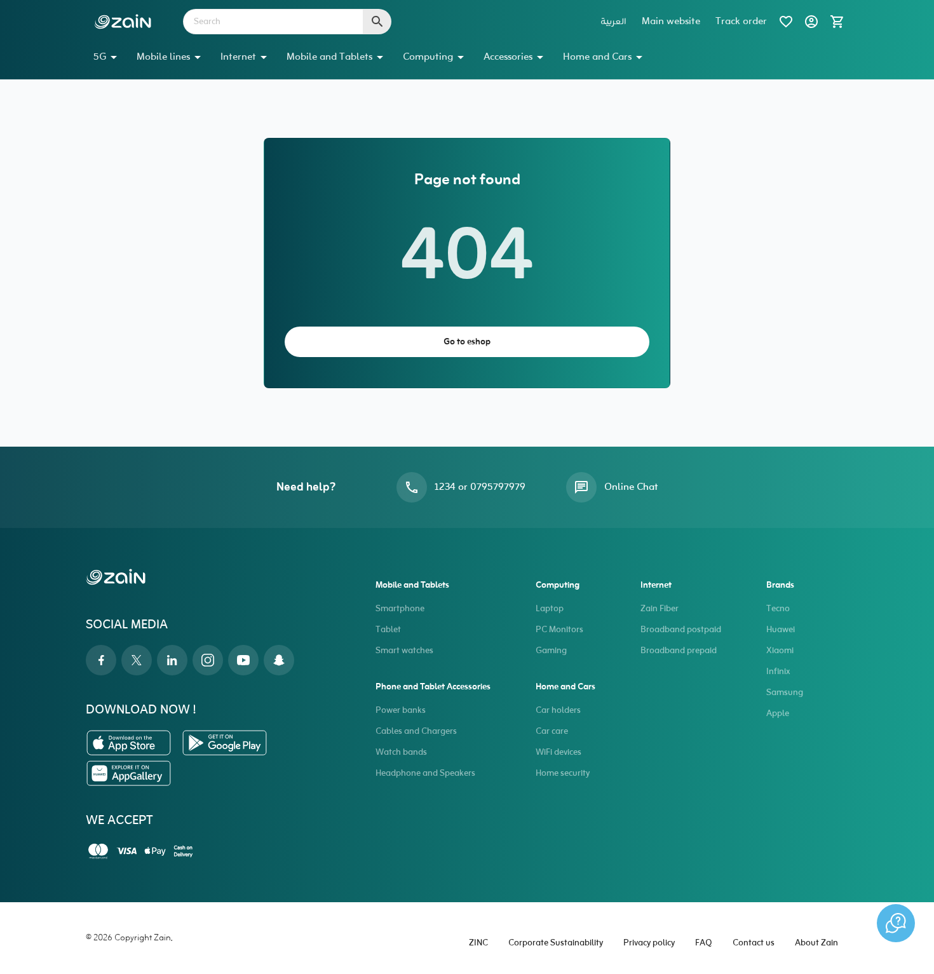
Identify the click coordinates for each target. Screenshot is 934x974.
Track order (741, 21)
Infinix (778, 672)
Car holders (558, 710)
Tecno (778, 609)
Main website (671, 21)
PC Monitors (559, 630)
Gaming (551, 651)
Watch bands (401, 752)
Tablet (388, 630)
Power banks (401, 710)
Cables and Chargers (416, 731)
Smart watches (404, 651)
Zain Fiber (659, 609)
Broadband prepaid (678, 651)
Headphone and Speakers (425, 773)
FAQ (703, 943)
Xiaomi (780, 651)
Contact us (754, 943)
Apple (777, 713)
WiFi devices (558, 752)
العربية (613, 21)
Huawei (780, 630)
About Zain (816, 943)
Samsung (784, 693)
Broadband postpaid (680, 630)
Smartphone (400, 609)
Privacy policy (649, 943)
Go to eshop (467, 342)
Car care (552, 731)
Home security (563, 773)
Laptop (550, 609)
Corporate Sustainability (555, 943)
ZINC (478, 943)
